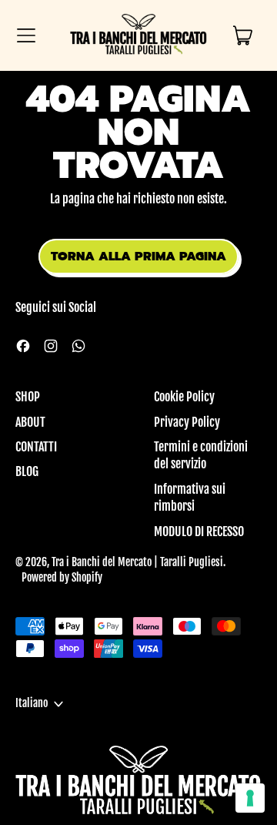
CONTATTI (36, 446)
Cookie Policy (184, 396)
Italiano (31, 703)
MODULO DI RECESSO (199, 531)
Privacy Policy (187, 422)
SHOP (27, 396)
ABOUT (30, 422)
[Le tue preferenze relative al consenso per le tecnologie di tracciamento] (250, 798)
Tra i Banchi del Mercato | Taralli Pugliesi (137, 562)
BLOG (26, 471)
